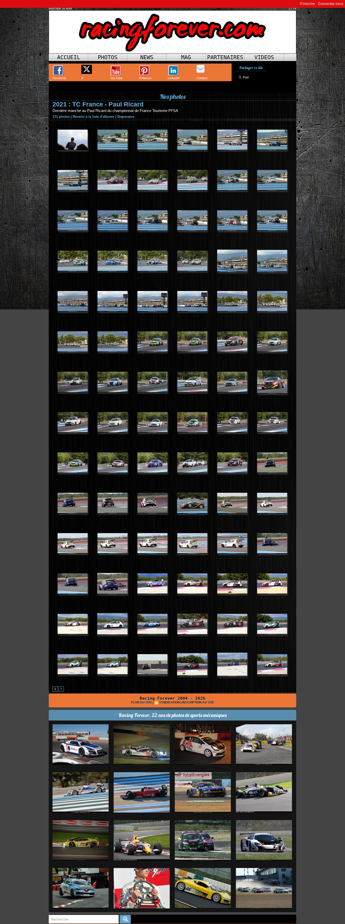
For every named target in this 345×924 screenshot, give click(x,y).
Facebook (59, 78)
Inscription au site (198, 702)
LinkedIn (174, 78)
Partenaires (225, 57)
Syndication (169, 702)
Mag (186, 57)
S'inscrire (307, 4)
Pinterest (145, 78)
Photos (107, 57)
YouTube (116, 78)
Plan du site (141, 702)
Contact (201, 78)
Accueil (68, 57)
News (146, 57)
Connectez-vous (330, 4)
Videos (264, 57)
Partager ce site (251, 67)
